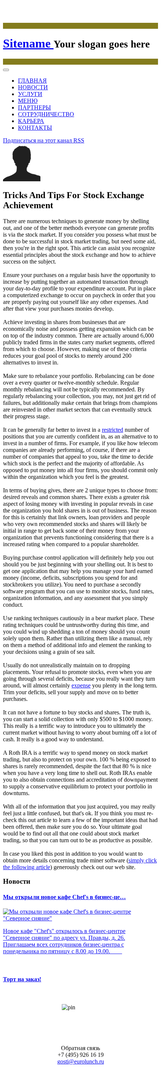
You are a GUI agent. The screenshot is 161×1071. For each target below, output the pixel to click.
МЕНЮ (27, 101)
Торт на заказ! (22, 979)
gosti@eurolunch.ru (80, 1061)
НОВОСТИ (33, 87)
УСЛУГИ (30, 94)
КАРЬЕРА (31, 121)
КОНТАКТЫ (35, 127)
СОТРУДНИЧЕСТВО (46, 114)
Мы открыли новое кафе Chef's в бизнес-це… (64, 897)
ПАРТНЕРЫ (34, 107)
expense (81, 685)
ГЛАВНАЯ (32, 80)
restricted (112, 430)
